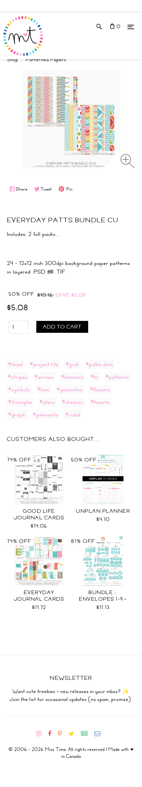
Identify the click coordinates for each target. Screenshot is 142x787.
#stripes (17, 376)
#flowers (100, 389)
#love (43, 389)
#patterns (117, 376)
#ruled (73, 414)
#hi (94, 376)
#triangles (20, 402)
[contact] (100, 734)
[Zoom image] (128, 161)
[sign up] (87, 734)
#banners (72, 376)
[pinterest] (62, 734)
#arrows (44, 376)
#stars (47, 402)
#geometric (70, 389)
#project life (44, 364)
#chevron (73, 402)
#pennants (45, 414)
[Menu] (131, 26)
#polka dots (99, 364)
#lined (15, 364)
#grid (72, 364)
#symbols (19, 389)
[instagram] (41, 734)
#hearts (100, 402)
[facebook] (52, 734)
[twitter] (74, 734)
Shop (12, 60)
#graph (17, 414)
